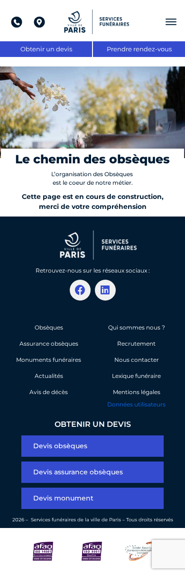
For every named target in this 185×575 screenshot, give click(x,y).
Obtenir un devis (46, 49)
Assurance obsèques (48, 343)
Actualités (49, 375)
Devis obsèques (60, 446)
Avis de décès (48, 392)
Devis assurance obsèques (78, 472)
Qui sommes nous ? (136, 327)
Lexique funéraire (136, 375)
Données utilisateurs (136, 404)
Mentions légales (136, 392)
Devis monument (63, 498)
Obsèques (49, 327)
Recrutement (136, 343)
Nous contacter (136, 359)
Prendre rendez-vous (139, 49)
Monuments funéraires (48, 359)
